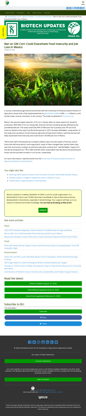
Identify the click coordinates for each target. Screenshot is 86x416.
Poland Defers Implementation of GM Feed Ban (27, 181)
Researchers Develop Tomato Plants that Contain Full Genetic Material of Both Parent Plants (40, 237)
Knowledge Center (14, 17)
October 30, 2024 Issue (44, 17)
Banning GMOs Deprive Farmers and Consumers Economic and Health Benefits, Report (43, 174)
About (37, 390)
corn (66, 113)
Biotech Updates (28, 17)
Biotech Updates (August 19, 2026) (43, 283)
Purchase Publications (43, 361)
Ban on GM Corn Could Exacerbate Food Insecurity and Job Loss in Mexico (33, 233)
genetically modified (52, 113)
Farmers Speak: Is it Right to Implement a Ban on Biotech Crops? (34, 178)
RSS (28, 13)
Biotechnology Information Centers (50, 392)
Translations (21, 13)
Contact (52, 390)
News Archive (10, 13)
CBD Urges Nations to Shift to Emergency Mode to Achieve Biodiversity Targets (35, 262)
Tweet (44, 324)
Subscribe (3, 31)
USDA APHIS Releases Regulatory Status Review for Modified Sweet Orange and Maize (38, 230)
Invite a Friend (37, 13)
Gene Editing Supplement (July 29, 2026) (43, 290)
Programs (44, 390)
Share (43, 317)
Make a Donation (43, 379)
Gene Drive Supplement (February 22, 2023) (43, 296)
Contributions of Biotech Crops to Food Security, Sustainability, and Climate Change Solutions (41, 272)
